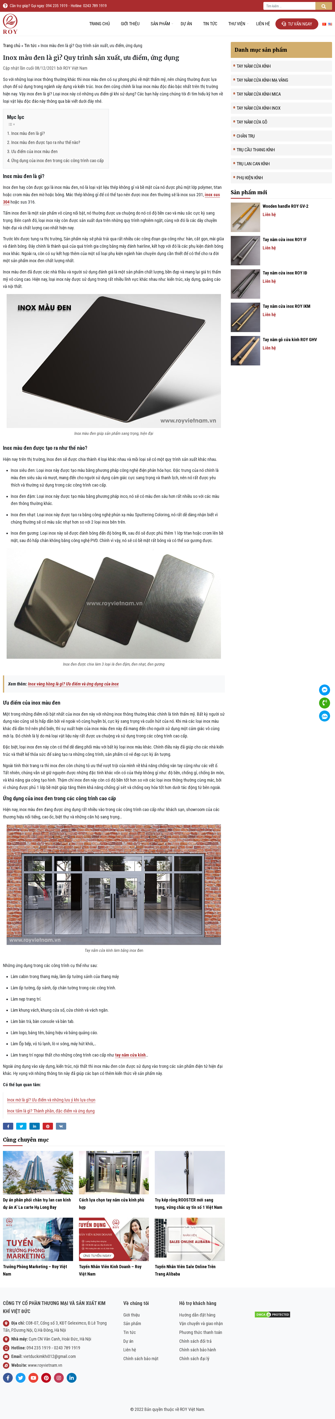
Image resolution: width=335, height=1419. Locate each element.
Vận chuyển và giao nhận (201, 1323)
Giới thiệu (130, 23)
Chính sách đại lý (194, 1358)
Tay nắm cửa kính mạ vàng (262, 80)
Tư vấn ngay (300, 23)
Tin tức (210, 23)
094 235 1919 (38, 1347)
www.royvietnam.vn (45, 1365)
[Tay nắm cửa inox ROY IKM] (245, 317)
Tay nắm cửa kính (254, 66)
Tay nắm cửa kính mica (259, 94)
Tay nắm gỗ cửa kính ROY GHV (290, 339)
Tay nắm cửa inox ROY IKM (286, 306)
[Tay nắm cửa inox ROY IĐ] (245, 283)
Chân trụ (246, 136)
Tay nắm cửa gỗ (252, 122)
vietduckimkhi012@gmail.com (49, 1356)
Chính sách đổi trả (195, 1341)
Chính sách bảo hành (197, 1349)
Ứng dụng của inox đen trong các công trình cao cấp (57, 160)
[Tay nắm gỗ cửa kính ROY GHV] (245, 350)
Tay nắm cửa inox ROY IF (285, 239)
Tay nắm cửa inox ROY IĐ (285, 272)
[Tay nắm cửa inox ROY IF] (245, 250)
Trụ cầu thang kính (256, 149)
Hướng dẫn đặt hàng (197, 1314)
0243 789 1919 (67, 1347)
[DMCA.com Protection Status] (272, 1313)
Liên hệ (263, 23)
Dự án (186, 23)
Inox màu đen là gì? (28, 133)
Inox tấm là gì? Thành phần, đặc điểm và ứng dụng (51, 1110)
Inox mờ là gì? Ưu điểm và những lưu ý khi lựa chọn (51, 1099)
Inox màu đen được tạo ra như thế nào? (45, 142)
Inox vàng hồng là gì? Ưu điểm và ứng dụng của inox (73, 683)
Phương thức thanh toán (200, 1332)
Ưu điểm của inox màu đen (34, 151)
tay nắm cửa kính (130, 1055)
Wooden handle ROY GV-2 (285, 206)
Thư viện (236, 23)
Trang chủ (99, 23)
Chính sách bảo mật (140, 1358)
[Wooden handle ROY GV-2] (245, 216)
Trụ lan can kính (253, 163)
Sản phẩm (160, 23)
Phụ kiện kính (250, 177)
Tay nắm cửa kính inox (259, 108)
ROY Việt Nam (75, 68)
